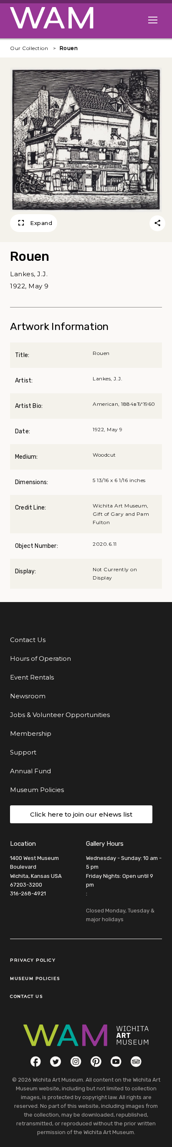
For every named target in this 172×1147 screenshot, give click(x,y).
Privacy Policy (33, 960)
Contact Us (28, 640)
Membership (30, 733)
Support (23, 752)
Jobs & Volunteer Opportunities (60, 715)
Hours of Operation (40, 658)
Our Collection (29, 48)
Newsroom (28, 696)
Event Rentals (32, 677)
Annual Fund (30, 771)
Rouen (69, 48)
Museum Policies (37, 790)
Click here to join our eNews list (81, 814)
